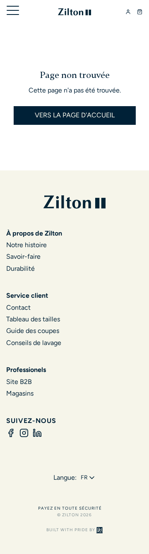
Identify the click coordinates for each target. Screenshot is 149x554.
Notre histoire (26, 245)
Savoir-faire (23, 256)
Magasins (20, 393)
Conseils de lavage (33, 343)
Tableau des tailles (33, 319)
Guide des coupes (32, 331)
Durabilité (20, 268)
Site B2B (19, 382)
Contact (18, 307)
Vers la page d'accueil (75, 115)
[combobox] (88, 478)
